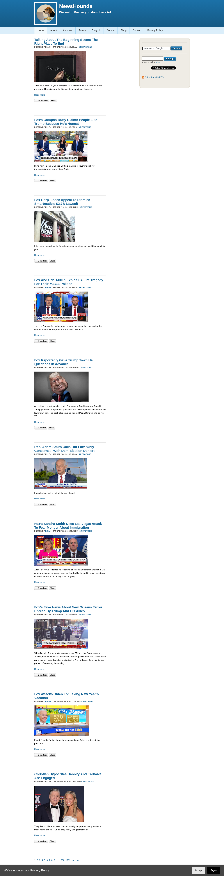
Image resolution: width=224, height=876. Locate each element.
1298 (62, 860)
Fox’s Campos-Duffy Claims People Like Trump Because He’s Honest (65, 122)
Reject (214, 870)
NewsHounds (75, 6)
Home (40, 30)
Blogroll (96, 30)
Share (53, 101)
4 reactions (85, 454)
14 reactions (85, 47)
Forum (82, 30)
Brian (48, 287)
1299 (68, 860)
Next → (75, 860)
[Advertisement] (70, 108)
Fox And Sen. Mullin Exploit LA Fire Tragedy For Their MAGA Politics (68, 282)
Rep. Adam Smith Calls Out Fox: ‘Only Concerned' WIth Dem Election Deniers (64, 449)
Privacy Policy (155, 30)
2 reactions (85, 615)
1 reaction (85, 368)
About (53, 30)
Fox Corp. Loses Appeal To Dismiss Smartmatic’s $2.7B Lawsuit (62, 202)
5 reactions (86, 207)
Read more (39, 95)
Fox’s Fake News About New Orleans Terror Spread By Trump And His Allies (68, 609)
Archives (67, 30)
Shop (123, 30)
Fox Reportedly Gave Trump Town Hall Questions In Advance (64, 362)
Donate (110, 30)
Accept (198, 870)
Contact (137, 30)
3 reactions (85, 127)
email (158, 62)
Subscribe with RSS (154, 77)
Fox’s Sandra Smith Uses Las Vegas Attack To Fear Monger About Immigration (68, 525)
